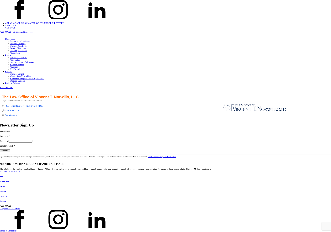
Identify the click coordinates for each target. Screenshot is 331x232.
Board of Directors (18, 48)
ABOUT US (10, 25)
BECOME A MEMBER (10, 171)
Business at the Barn (18, 57)
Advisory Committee (18, 50)
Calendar (14, 67)
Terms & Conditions (8, 231)
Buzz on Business (17, 81)
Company (4, 141)
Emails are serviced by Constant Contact (162, 157)
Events (8, 55)
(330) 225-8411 (6, 32)
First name (5, 131)
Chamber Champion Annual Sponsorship (27, 78)
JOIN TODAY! (6, 87)
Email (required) (7, 146)
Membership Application (20, 41)
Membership (10, 39)
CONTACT (10, 28)
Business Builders (12, 83)
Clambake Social (17, 64)
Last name (5, 136)
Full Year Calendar (18, 69)
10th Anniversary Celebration (22, 62)
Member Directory (17, 43)
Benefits (8, 71)
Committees (15, 53)
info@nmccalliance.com (22, 32)
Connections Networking (20, 76)
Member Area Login (18, 46)
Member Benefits (17, 74)
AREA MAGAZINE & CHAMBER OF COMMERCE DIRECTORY (34, 23)
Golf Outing (15, 60)
